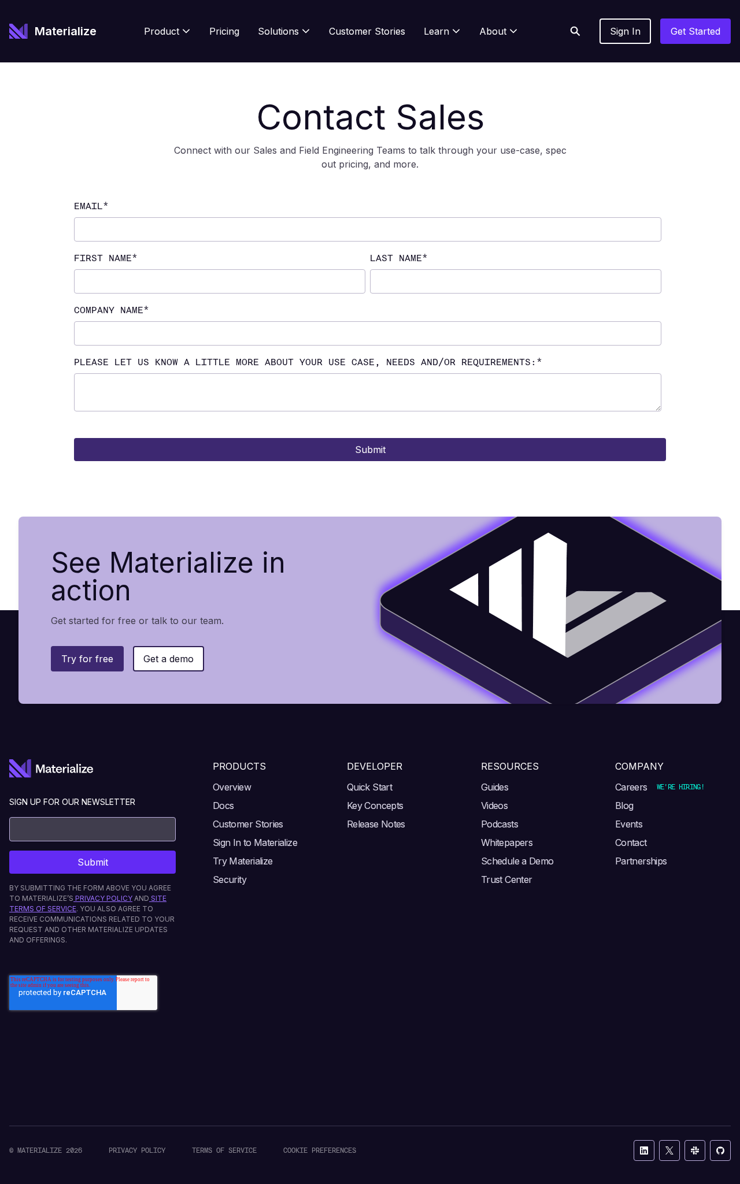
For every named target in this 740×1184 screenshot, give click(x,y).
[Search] (575, 31)
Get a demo (168, 659)
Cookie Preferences (319, 1150)
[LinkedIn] (644, 1150)
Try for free (87, 659)
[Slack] (694, 1150)
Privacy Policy (137, 1150)
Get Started (695, 31)
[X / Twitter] (669, 1150)
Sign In (625, 31)
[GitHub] (720, 1150)
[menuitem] (167, 31)
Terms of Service (224, 1150)
